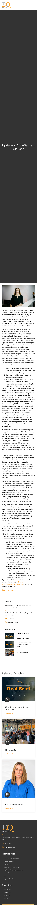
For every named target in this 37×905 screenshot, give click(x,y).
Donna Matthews (8, 590)
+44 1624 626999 (12, 622)
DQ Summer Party (11, 750)
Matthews (5, 584)
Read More (8, 713)
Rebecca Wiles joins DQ (13, 805)
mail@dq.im (10, 619)
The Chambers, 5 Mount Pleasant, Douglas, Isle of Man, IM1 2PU (18, 839)
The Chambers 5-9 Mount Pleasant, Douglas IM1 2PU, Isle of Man (18, 614)
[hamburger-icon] (30, 5)
